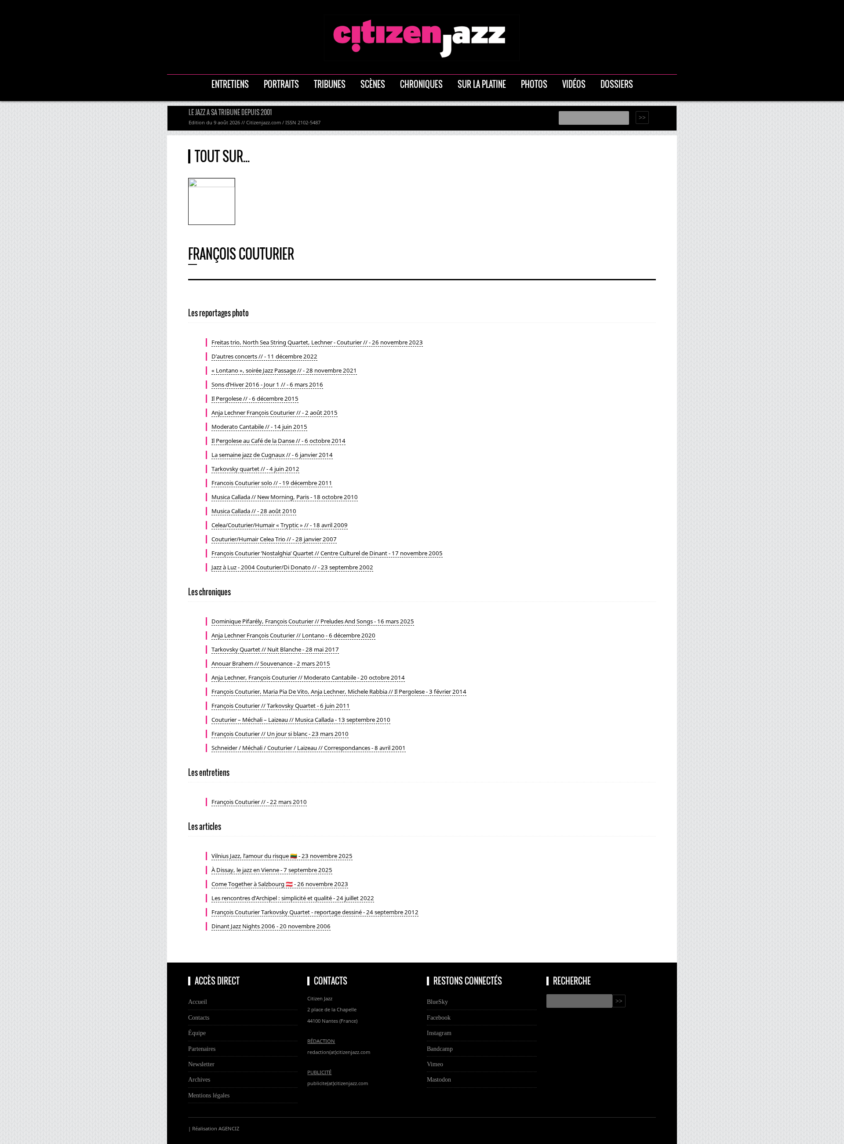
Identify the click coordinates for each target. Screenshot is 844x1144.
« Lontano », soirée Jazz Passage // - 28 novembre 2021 (284, 370)
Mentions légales (208, 1095)
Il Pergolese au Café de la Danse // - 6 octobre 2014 (278, 441)
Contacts (198, 1017)
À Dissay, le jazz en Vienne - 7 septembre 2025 (271, 870)
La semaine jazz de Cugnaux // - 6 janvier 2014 (272, 455)
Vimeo (435, 1064)
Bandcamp (440, 1048)
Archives (199, 1079)
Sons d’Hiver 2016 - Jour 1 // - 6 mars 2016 (267, 384)
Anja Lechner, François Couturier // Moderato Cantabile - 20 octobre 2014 (308, 677)
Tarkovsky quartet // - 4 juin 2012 (255, 469)
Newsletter (201, 1064)
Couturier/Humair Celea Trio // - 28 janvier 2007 (274, 539)
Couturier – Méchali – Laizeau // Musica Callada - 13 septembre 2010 (300, 720)
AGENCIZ (228, 1128)
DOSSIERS (616, 84)
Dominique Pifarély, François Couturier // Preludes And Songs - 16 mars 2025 (312, 621)
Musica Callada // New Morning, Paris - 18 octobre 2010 (284, 497)
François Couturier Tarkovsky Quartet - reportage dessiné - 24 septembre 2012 (314, 912)
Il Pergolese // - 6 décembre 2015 (254, 398)
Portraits (281, 84)
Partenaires (201, 1048)
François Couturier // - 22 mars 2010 (259, 802)
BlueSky (437, 1001)
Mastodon (439, 1079)
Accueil (197, 1001)
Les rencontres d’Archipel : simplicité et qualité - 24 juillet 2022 (292, 898)
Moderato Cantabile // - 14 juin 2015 (259, 427)
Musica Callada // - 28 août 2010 (253, 511)
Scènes (372, 84)
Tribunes (330, 84)
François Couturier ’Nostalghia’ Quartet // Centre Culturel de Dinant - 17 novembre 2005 (327, 553)
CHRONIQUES (421, 84)
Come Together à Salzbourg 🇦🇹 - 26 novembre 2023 (279, 884)
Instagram (439, 1032)
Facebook (439, 1017)
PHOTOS (534, 84)
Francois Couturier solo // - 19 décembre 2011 (271, 483)
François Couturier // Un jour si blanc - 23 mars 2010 (280, 734)
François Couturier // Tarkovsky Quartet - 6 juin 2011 (280, 706)
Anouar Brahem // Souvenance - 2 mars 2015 (270, 663)
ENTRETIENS (230, 84)
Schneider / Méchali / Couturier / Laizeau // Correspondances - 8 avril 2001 (308, 748)
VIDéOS (574, 84)
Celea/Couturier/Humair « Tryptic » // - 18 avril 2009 (279, 525)
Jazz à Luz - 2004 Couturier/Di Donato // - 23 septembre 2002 (292, 567)
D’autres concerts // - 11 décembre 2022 (264, 356)
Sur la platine (482, 84)
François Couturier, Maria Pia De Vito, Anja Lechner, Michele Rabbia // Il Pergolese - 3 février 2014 (338, 691)
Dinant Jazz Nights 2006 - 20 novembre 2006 (271, 926)
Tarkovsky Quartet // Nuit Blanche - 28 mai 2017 (275, 649)
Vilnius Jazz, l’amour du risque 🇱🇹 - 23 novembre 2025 (282, 856)
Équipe (197, 1032)
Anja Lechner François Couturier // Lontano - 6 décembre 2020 (293, 635)
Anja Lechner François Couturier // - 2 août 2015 (274, 412)
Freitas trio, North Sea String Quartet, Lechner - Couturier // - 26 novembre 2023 (317, 342)
